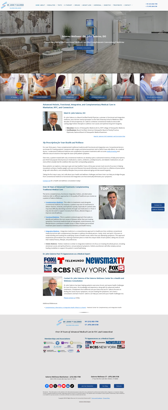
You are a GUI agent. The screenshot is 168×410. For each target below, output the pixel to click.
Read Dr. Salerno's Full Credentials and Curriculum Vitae (109, 136)
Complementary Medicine (54, 202)
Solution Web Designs (84, 401)
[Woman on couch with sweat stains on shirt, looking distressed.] (98, 87)
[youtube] (64, 386)
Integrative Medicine (52, 231)
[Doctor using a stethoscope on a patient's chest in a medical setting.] (154, 87)
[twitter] (55, 386)
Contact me (46, 181)
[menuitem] (37, 5)
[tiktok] (72, 386)
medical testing (112, 151)
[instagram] (59, 386)
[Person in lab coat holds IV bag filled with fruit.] (14, 87)
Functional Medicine (52, 217)
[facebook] (47, 386)
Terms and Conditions (97, 398)
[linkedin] (68, 386)
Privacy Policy (106, 398)
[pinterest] (51, 386)
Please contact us (69, 298)
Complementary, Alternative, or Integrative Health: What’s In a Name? (65, 307)
